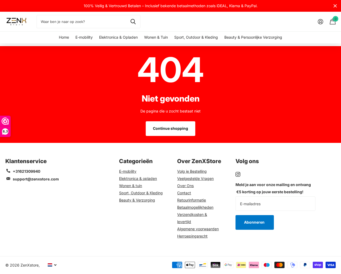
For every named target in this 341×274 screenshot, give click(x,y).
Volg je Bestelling (192, 171)
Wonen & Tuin (156, 37)
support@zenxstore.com (36, 179)
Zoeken (133, 21)
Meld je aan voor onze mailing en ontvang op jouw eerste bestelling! (273, 188)
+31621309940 (26, 171)
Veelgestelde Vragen (195, 178)
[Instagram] (238, 174)
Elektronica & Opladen (118, 37)
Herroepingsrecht (192, 236)
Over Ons (185, 185)
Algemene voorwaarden (198, 229)
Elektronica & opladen (138, 178)
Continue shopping (170, 128)
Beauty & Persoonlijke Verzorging (253, 37)
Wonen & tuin (130, 185)
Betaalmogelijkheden (195, 207)
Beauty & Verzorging (137, 200)
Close (335, 6)
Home (64, 37)
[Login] (320, 22)
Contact (184, 193)
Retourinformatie (191, 200)
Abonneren (254, 222)
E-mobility (84, 37)
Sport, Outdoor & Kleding (196, 37)
